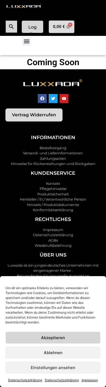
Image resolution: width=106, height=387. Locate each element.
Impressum (90, 380)
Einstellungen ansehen (53, 367)
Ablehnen (53, 352)
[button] (26, 41)
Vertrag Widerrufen (34, 114)
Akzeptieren (53, 337)
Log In (32, 28)
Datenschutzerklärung (25, 380)
